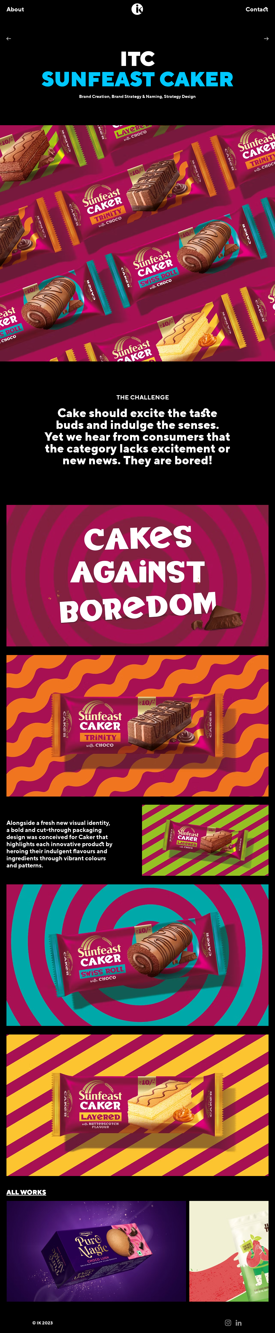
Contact (257, 9)
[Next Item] (261, 1251)
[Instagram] (228, 1323)
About (15, 9)
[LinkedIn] (238, 1323)
